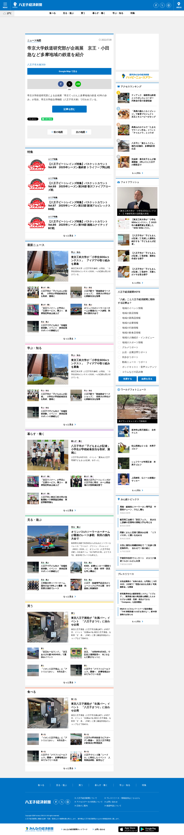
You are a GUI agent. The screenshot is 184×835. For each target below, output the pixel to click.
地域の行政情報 (130, 327)
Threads (168, 5)
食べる (52, 13)
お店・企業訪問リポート (134, 352)
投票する (127, 379)
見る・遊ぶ (68, 13)
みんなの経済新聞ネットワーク (39, 829)
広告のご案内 (82, 805)
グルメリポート (130, 347)
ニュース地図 (34, 40)
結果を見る (147, 379)
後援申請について (113, 805)
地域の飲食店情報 (131, 332)
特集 (133, 13)
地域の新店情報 (130, 313)
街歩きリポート (130, 357)
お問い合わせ (112, 802)
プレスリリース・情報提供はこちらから (123, 798)
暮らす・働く (98, 13)
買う (83, 13)
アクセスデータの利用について (89, 802)
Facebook (156, 5)
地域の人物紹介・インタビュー (138, 337)
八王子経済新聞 (27, 5)
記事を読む (69, 109)
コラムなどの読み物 (132, 371)
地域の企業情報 (130, 322)
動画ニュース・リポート (134, 362)
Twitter (162, 5)
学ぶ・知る (118, 13)
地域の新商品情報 (131, 318)
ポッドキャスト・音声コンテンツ (139, 367)
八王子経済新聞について (86, 798)
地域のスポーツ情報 (132, 342)
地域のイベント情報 (132, 308)
